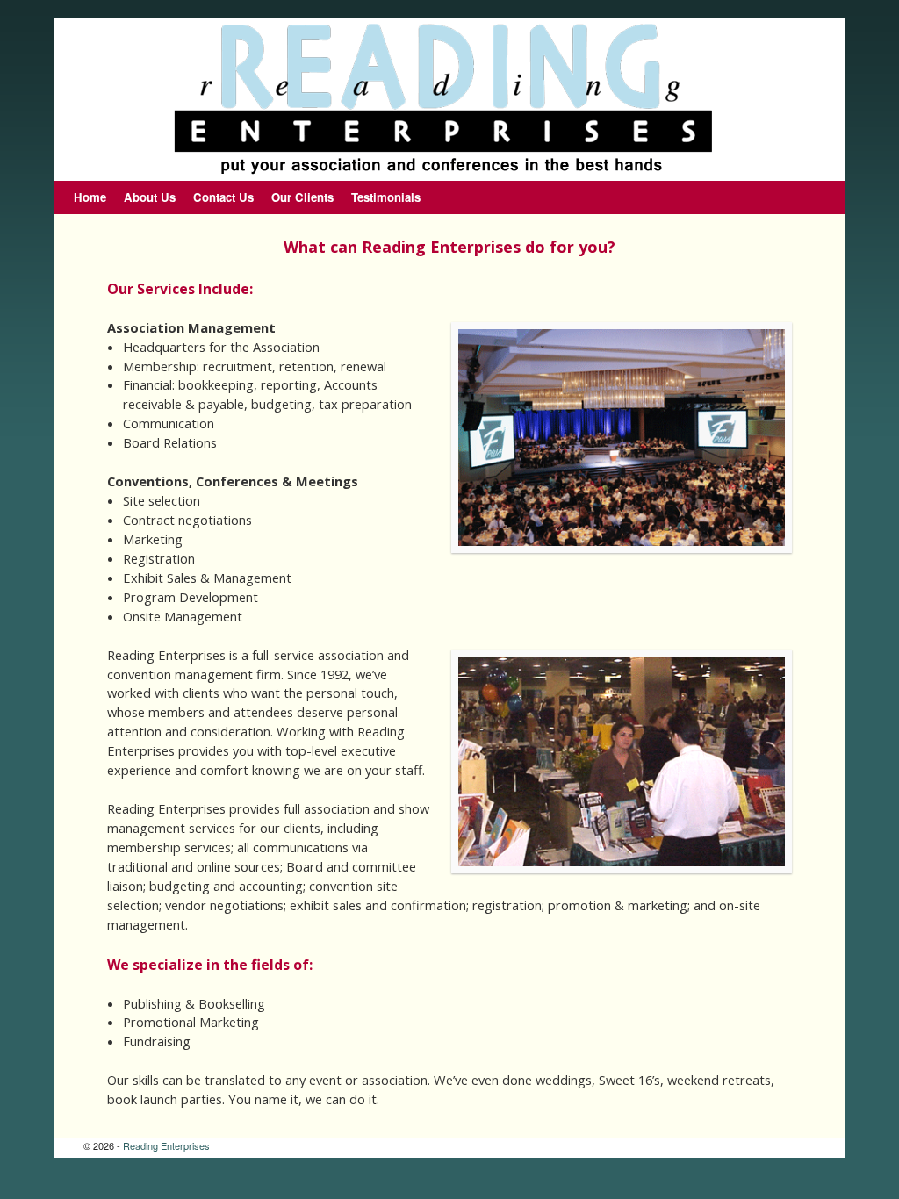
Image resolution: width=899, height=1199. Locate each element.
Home (90, 197)
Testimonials (386, 197)
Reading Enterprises (166, 1145)
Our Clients (302, 197)
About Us (150, 197)
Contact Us (223, 197)
